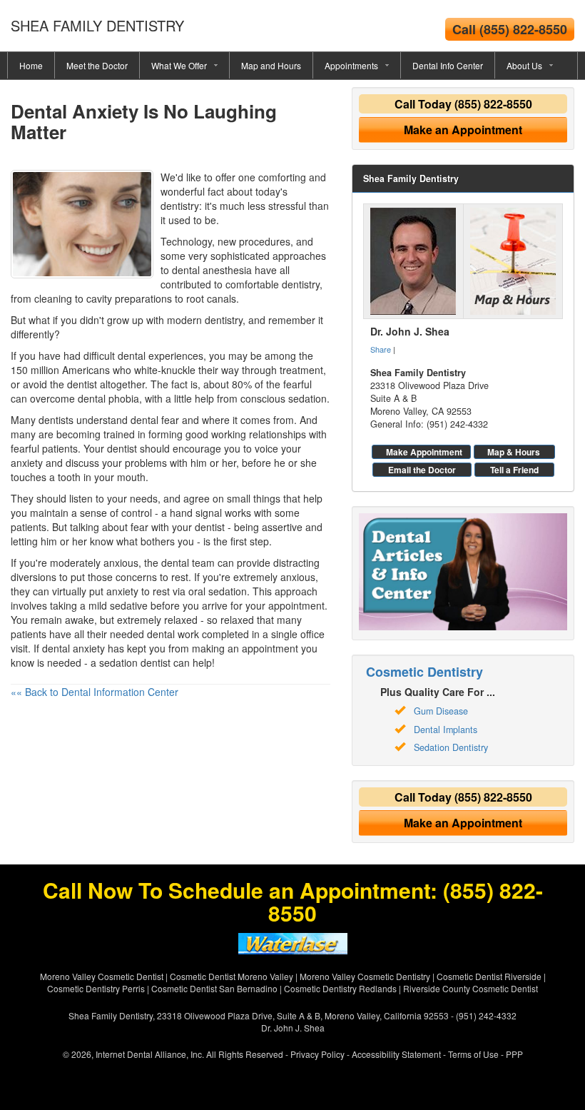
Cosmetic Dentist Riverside (489, 976)
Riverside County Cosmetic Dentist (470, 988)
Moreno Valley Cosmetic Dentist (101, 976)
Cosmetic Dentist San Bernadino (214, 988)
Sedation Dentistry (451, 747)
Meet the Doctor (97, 65)
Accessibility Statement (396, 1054)
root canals (211, 298)
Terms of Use (473, 1054)
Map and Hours (271, 65)
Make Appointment (424, 451)
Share (380, 349)
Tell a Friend (514, 469)
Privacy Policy (317, 1054)
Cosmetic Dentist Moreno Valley (231, 976)
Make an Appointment (463, 129)
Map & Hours (513, 451)
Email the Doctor (422, 469)
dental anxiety (73, 648)
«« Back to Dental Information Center (94, 692)
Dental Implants (445, 729)
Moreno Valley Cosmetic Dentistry (365, 976)
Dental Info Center (447, 65)
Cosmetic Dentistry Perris (96, 988)
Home (31, 65)
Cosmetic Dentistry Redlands (340, 988)
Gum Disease (441, 711)
